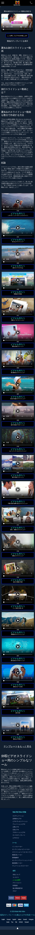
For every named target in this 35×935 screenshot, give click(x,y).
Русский (27, 922)
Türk (16, 922)
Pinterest (17, 898)
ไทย (12, 922)
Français (8, 919)
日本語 (21, 922)
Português (31, 919)
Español (14, 919)
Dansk (7, 922)
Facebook (11, 898)
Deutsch (25, 919)
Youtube (24, 898)
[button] (18, 202)
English (3, 919)
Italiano (19, 919)
